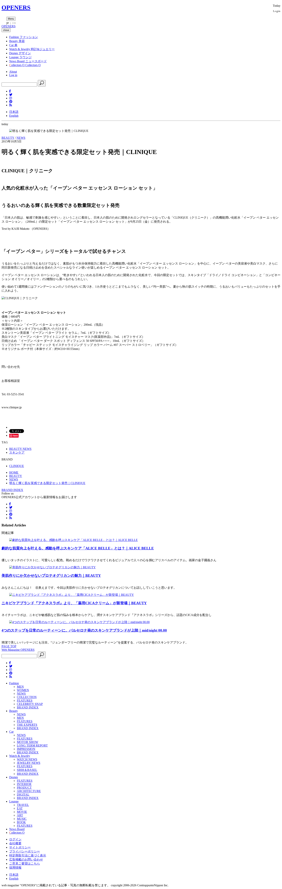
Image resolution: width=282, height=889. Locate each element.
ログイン (15, 839)
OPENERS (16, 7)
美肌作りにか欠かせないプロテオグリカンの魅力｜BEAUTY (51, 576)
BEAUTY (8, 137)
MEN (20, 686)
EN (14, 23)
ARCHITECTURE (29, 791)
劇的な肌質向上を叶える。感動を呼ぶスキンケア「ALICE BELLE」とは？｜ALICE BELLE (78, 548)
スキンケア (17, 452)
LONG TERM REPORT (32, 745)
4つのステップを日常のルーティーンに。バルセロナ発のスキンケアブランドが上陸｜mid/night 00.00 (84, 630)
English (13, 115)
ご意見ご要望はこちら (24, 863)
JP (7, 23)
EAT (20, 808)
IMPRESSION (26, 749)
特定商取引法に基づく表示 (27, 855)
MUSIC (22, 818)
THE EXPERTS (27, 724)
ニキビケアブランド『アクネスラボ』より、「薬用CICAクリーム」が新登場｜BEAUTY (74, 603)
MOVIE (22, 811)
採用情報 (15, 867)
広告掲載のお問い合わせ (26, 859)
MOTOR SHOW (27, 742)
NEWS (20, 137)
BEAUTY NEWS (20, 448)
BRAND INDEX (12, 490)
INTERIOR (24, 784)
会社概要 (15, 843)
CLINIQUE (16, 466)
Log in (13, 75)
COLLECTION (27, 697)
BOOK (21, 822)
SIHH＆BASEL (27, 770)
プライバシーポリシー (24, 851)
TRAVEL (23, 805)
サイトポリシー (20, 847)
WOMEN (23, 690)
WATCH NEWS (27, 759)
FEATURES (24, 700)
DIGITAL (23, 794)
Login (276, 11)
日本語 (13, 111)
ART (20, 815)
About (13, 71)
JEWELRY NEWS (28, 762)
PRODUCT (24, 787)
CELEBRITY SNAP (30, 704)
